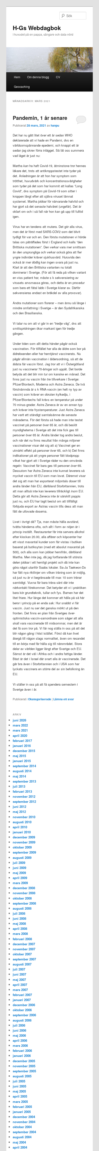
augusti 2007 (22, 964)
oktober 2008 (22, 898)
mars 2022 (20, 725)
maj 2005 (19, 1091)
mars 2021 (20, 730)
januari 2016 (22, 745)
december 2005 (24, 1061)
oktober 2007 (22, 954)
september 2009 (24, 852)
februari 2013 (22, 791)
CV (58, 77)
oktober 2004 (22, 1127)
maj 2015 (19, 755)
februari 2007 (22, 994)
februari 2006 (22, 1050)
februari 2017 (22, 740)
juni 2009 (19, 867)
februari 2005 (22, 1106)
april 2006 (20, 1040)
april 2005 (20, 1096)
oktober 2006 (22, 1010)
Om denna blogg (38, 77)
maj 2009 (19, 872)
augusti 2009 (22, 857)
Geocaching (22, 86)
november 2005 (24, 1066)
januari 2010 (22, 832)
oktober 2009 (22, 847)
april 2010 (20, 827)
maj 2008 (19, 923)
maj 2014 (19, 776)
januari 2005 (22, 1111)
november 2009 (24, 842)
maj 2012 (19, 811)
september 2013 (24, 781)
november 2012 (24, 796)
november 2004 (24, 1121)
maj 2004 (19, 1142)
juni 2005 (19, 1086)
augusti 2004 (22, 1137)
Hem (17, 77)
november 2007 (24, 949)
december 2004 (24, 1116)
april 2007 (20, 984)
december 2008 (24, 888)
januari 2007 (22, 999)
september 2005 (24, 1071)
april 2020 (20, 735)
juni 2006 (19, 1030)
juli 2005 (19, 1081)
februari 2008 (22, 939)
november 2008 (24, 893)
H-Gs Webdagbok (37, 28)
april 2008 (20, 928)
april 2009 (20, 877)
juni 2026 (19, 720)
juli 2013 (19, 786)
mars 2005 (20, 1101)
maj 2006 (19, 1035)
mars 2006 (20, 1045)
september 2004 (24, 1132)
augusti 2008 (22, 908)
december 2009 (24, 837)
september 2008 (24, 903)
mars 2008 (20, 933)
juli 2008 (19, 913)
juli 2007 (19, 969)
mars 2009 (20, 883)
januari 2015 (22, 761)
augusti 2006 (22, 1020)
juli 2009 (19, 862)
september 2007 (24, 959)
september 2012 (24, 801)
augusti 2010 (22, 822)
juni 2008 (19, 918)
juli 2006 (19, 1025)
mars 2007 (20, 989)
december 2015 (24, 750)
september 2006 (24, 1015)
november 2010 (24, 817)
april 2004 (20, 1147)
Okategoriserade (39, 699)
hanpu (55, 125)
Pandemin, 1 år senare (40, 117)
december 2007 (24, 944)
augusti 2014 (22, 771)
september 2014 (24, 766)
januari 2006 (22, 1055)
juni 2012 (19, 806)
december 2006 (24, 1005)
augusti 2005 (22, 1076)
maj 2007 (19, 979)
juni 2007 (19, 974)
